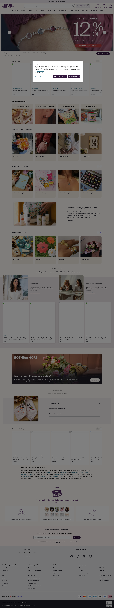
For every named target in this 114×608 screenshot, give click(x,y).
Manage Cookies (40, 76)
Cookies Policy (40, 71)
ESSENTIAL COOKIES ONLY (60, 76)
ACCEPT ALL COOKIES (74, 76)
